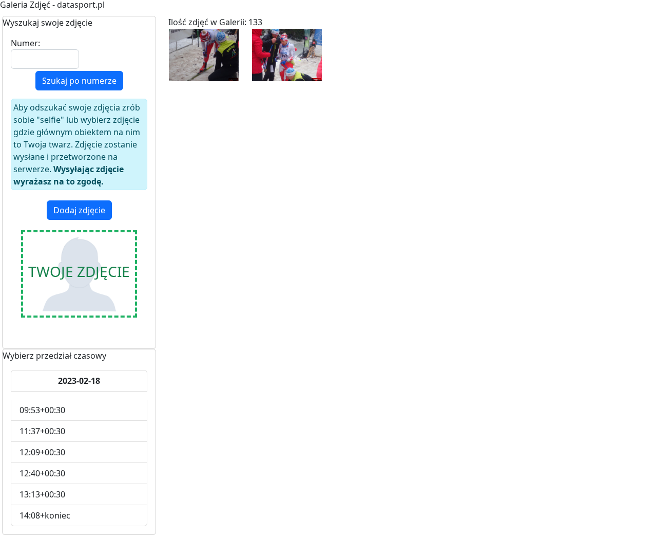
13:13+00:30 (42, 494)
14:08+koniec (45, 515)
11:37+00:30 (42, 431)
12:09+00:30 (42, 452)
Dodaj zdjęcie (79, 210)
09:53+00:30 (42, 410)
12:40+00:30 (42, 473)
